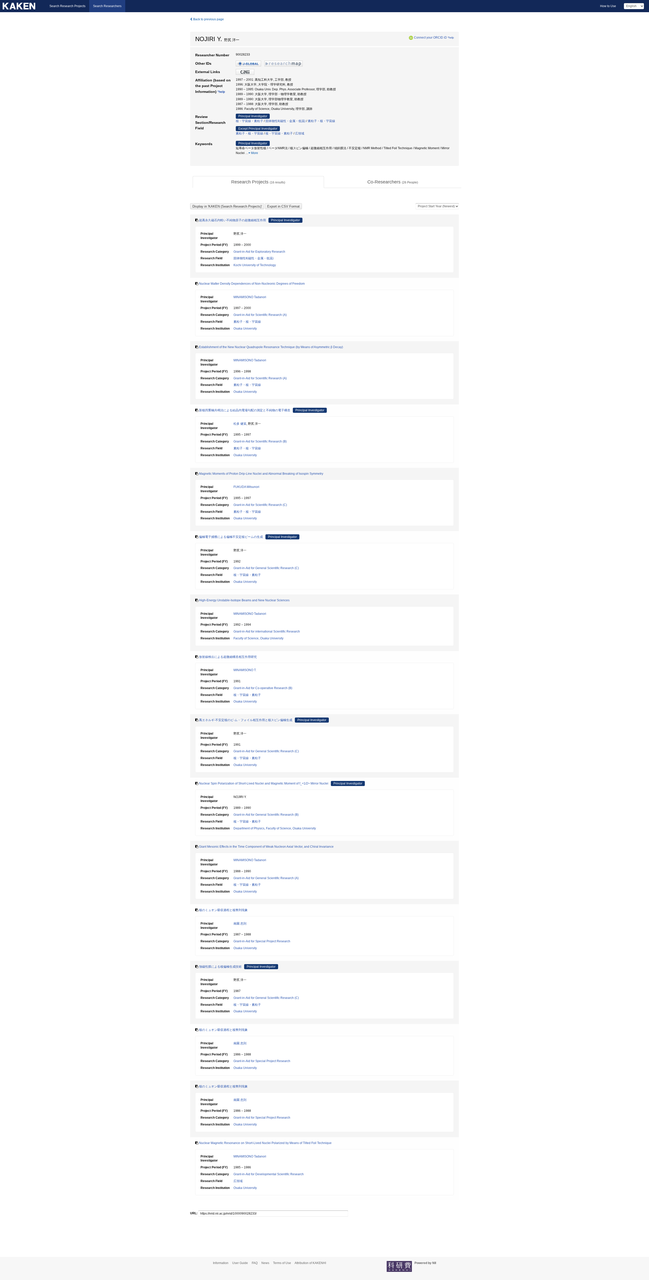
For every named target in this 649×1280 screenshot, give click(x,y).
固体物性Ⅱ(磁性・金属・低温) (285, 121)
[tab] (258, 182)
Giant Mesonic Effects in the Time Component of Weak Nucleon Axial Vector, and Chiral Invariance (266, 846)
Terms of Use (282, 1263)
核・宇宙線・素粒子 (249, 121)
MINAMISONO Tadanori (249, 297)
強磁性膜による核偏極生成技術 (220, 966)
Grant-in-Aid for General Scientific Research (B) (266, 814)
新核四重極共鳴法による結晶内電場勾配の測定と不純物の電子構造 (244, 410)
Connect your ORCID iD (430, 37)
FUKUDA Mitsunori (246, 487)
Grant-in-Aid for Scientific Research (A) (260, 315)
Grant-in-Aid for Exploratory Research (259, 251)
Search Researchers (107, 6)
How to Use (608, 6)
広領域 (299, 133)
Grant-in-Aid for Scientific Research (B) (260, 441)
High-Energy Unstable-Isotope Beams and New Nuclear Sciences (244, 600)
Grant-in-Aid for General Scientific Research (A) (266, 878)
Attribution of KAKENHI (310, 1263)
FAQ (255, 1263)
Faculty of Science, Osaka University (258, 638)
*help (451, 37)
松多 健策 (239, 423)
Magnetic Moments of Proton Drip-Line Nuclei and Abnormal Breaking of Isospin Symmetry (261, 473)
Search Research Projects (67, 6)
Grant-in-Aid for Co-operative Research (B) (262, 688)
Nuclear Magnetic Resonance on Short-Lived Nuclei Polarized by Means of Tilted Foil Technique (265, 1143)
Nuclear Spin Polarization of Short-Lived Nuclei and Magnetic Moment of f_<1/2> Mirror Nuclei (263, 783)
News (265, 1263)
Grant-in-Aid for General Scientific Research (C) (266, 568)
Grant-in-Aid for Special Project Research (261, 941)
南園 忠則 (239, 923)
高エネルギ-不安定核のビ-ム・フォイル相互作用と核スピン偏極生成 (245, 720)
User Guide (240, 1263)
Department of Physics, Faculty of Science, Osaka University (274, 828)
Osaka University (245, 328)
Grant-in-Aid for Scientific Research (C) (260, 505)
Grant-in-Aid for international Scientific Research (266, 631)
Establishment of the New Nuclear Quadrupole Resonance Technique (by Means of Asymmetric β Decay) (271, 347)
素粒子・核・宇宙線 (321, 121)
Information (220, 1263)
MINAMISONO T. (244, 670)
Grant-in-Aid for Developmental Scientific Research (268, 1174)
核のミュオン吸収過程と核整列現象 (223, 910)
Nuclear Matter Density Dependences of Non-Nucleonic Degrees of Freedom (252, 283)
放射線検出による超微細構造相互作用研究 (228, 657)
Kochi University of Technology (254, 265)
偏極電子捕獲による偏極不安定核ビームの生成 (231, 537)
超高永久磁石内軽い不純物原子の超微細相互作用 (232, 220)
